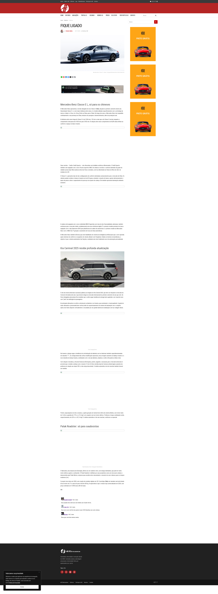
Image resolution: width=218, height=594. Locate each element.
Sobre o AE (66, 1)
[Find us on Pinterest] (157, 1)
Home (61, 1)
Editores (72, 1)
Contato (96, 1)
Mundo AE (100, 15)
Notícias (71, 20)
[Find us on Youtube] (150, 1)
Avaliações (75, 15)
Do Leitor (114, 15)
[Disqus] (92, 518)
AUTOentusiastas (64, 582)
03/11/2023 (77, 31)
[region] (22, 581)
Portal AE (84, 15)
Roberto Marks (69, 31)
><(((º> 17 (155, 582)
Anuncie (86, 582)
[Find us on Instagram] (152, 1)
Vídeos (108, 15)
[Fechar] (39, 572)
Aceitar (22, 587)
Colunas (92, 15)
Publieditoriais (81, 1)
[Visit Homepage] (64, 8)
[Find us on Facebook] (62, 572)
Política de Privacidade (14, 582)
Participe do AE (89, 1)
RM (87, 31)
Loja (76, 1)
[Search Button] (138, 15)
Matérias (66, 20)
